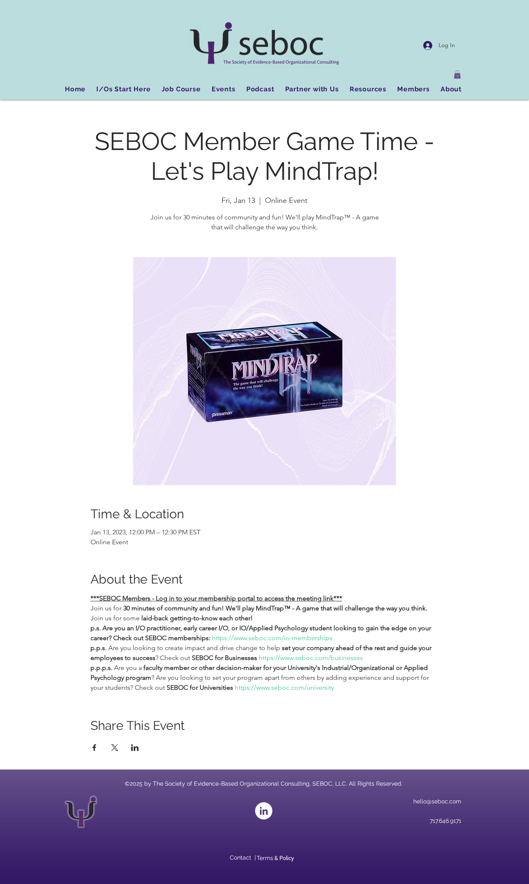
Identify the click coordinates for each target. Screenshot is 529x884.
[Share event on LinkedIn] (135, 747)
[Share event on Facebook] (94, 747)
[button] (457, 74)
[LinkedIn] (263, 811)
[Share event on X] (115, 747)
